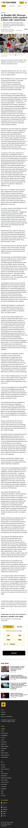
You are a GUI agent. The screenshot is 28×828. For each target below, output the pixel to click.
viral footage (14, 132)
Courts (2, 731)
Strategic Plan (4, 775)
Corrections (3, 786)
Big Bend (19, 6)
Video (2, 793)
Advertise (3, 714)
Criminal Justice (4, 733)
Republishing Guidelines (6, 777)
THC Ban (26, 6)
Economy (3, 737)
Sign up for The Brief (6, 60)
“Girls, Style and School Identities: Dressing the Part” (13, 231)
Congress (3, 728)
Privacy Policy (4, 784)
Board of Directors (5, 769)
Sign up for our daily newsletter (14, 73)
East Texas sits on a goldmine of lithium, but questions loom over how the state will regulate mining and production (18, 685)
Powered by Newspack (6, 824)
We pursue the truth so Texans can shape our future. (8, 720)
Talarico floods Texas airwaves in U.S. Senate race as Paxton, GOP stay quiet (18, 695)
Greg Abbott (10, 387)
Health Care (3, 744)
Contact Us (3, 712)
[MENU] (26, 3)
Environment (4, 742)
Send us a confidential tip (6, 716)
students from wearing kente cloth (16, 215)
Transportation (4, 757)
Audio (2, 791)
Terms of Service (5, 782)
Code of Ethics (4, 780)
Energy (2, 739)
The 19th (11, 29)
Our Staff (3, 767)
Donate (21, 2)
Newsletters (3, 788)
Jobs (2, 771)
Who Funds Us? (4, 773)
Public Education (4, 753)
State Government (5, 755)
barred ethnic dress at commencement (10, 211)
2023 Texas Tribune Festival (17, 603)
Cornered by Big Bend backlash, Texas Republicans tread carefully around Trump (18, 677)
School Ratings (12, 6)
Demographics (4, 735)
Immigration (3, 748)
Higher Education (5, 746)
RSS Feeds (3, 795)
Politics (3, 12)
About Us (3, 764)
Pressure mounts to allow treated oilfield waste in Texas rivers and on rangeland (17, 668)
